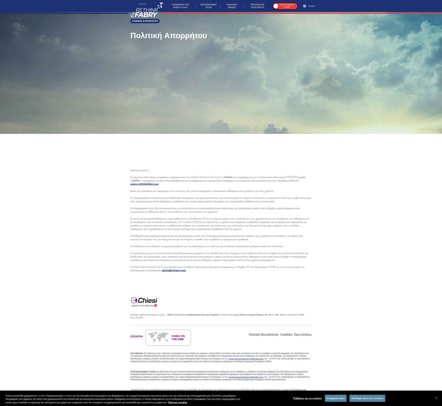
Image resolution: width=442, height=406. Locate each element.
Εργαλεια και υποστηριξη (257, 6)
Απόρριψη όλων (336, 398)
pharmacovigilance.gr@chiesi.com (246, 358)
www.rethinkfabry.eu (144, 184)
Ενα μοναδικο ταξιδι (208, 6)
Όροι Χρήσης (303, 334)
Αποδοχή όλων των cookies (367, 398)
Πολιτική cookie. (177, 402)
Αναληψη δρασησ (232, 6)
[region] (221, 398)
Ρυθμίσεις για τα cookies (307, 398)
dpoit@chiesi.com (174, 270)
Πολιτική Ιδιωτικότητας (264, 334)
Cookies (286, 334)
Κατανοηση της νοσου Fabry (180, 6)
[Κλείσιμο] (436, 398)
